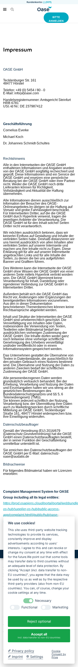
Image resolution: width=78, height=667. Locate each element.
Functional (29, 607)
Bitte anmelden (56, 19)
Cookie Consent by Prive (59, 654)
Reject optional (39, 621)
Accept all (39, 635)
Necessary (43, 601)
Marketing (60, 607)
